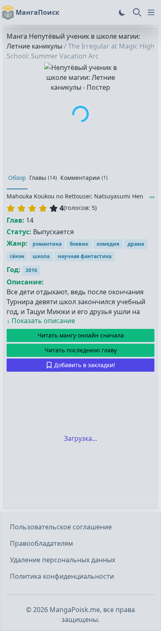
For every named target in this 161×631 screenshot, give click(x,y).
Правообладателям (41, 543)
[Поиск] (137, 12)
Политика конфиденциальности (62, 576)
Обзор (17, 178)
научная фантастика (84, 256)
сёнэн (17, 256)
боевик (79, 243)
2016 (31, 270)
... (151, 194)
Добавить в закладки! (84, 365)
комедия (108, 243)
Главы (43, 178)
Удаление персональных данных (62, 559)
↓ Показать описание (41, 320)
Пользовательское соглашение (61, 526)
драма (136, 243)
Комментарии (84, 178)
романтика (47, 243)
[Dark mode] (122, 12)
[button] (32, 208)
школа (41, 256)
